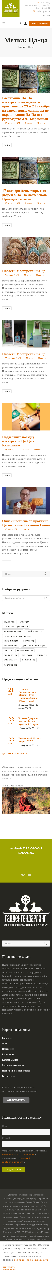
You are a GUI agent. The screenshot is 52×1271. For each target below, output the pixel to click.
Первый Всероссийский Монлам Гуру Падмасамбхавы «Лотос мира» (28, 694)
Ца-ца (7, 145)
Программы (8, 1048)
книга (42, 655)
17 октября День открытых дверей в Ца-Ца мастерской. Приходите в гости (24, 194)
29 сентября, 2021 (13, 358)
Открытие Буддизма (16, 627)
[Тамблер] (23, 875)
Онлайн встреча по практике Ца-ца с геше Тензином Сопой (26, 522)
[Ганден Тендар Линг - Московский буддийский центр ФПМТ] (10, 8)
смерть (27, 655)
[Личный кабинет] (25, 23)
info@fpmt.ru (43, 11)
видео (9, 622)
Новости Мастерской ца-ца (23, 270)
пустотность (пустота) (17, 636)
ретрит (28, 641)
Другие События (13, 753)
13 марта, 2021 (11, 529)
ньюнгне (28, 660)
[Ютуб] (49, 16)
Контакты (7, 1037)
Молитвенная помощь (13, 1065)
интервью (11, 645)
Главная (22, 46)
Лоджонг (10, 655)
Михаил (28, 123)
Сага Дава (10, 660)
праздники (11, 641)
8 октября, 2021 (12, 275)
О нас (5, 1043)
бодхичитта (25, 650)
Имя (4, 1125)
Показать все (10, 665)
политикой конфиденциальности (31, 1259)
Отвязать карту (16, 1100)
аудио (24, 622)
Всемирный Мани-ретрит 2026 (29, 740)
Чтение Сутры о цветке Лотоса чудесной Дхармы (28, 721)
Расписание (8, 1054)
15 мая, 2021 (10, 449)
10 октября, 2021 (12, 203)
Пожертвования (39, 23)
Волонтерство (9, 1076)
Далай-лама (34, 631)
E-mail (6, 1138)
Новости (41, 123)
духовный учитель (34, 645)
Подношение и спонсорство (16, 1070)
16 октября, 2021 (12, 123)
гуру (8, 650)
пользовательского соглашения (18, 1154)
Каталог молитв (10, 1059)
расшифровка (12, 631)
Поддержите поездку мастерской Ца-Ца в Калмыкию (18, 441)
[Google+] (44, 16)
